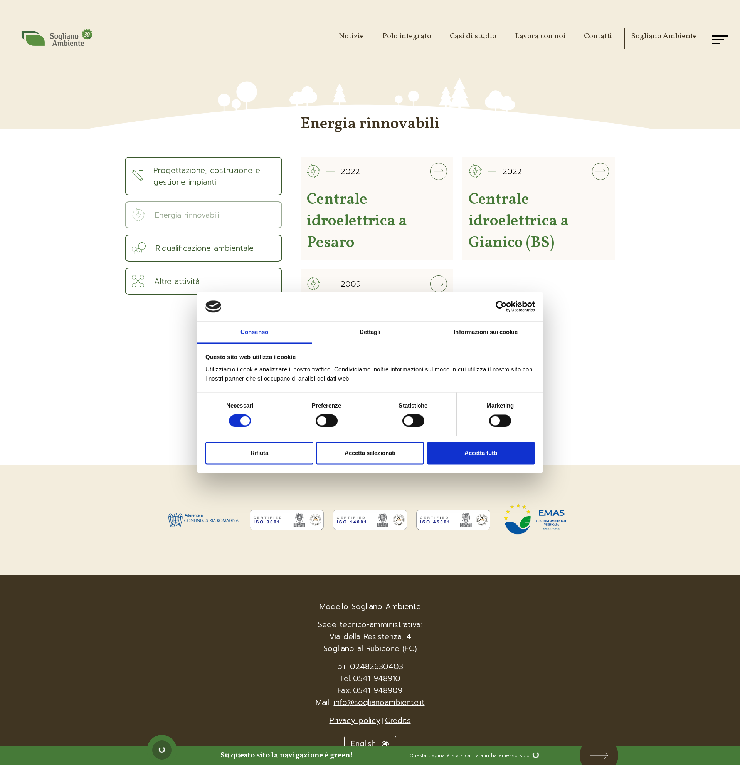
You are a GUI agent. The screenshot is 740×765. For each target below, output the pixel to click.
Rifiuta (259, 453)
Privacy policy (355, 720)
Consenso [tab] (254, 332)
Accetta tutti (480, 453)
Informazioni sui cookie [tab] (485, 332)
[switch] (327, 418)
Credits (398, 720)
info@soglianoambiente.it (379, 702)
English (365, 743)
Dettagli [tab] (370, 332)
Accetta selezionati (370, 453)
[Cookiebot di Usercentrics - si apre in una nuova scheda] (501, 306)
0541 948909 (377, 690)
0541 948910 (376, 678)
